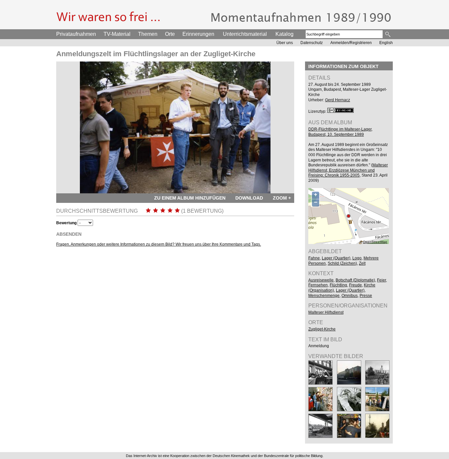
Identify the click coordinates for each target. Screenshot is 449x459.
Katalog (284, 34)
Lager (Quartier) (336, 258)
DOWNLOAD (249, 198)
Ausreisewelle (321, 280)
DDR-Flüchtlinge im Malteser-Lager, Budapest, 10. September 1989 (340, 132)
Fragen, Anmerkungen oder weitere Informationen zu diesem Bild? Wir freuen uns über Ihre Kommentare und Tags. (158, 244)
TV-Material (117, 34)
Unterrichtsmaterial (245, 34)
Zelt (362, 263)
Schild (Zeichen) (342, 263)
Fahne (314, 258)
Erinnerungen (198, 34)
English (386, 42)
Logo (357, 258)
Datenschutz (311, 42)
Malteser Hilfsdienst (325, 312)
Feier (381, 280)
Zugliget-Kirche (322, 329)
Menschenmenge (324, 295)
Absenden (69, 234)
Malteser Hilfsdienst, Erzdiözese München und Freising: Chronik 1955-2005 (348, 170)
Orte (170, 34)
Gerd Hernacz (337, 100)
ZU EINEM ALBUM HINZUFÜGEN (189, 198)
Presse (366, 295)
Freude (355, 285)
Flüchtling (338, 285)
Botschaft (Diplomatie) (355, 280)
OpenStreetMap (375, 242)
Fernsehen (318, 285)
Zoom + (282, 198)
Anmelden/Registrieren (351, 42)
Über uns (284, 42)
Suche (388, 34)
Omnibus (350, 295)
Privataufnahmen (76, 34)
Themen (147, 34)
